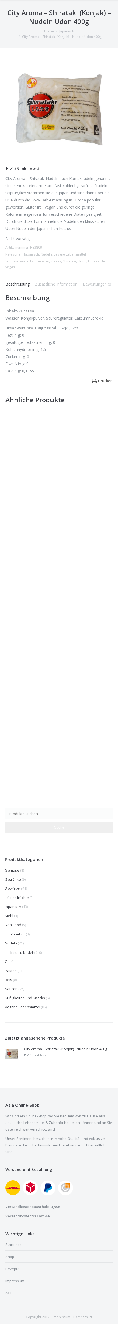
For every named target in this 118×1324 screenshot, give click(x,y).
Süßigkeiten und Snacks (25, 997)
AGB (9, 1292)
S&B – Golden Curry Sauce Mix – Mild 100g (46, 642)
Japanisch (66, 31)
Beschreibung (17, 284)
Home (49, 31)
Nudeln (46, 254)
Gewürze (12, 888)
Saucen (11, 988)
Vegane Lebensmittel (70, 254)
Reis (8, 979)
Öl (7, 961)
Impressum (14, 1280)
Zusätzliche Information (56, 284)
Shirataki (69, 261)
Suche (59, 827)
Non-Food (13, 924)
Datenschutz (82, 1317)
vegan (10, 266)
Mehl (9, 915)
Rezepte (12, 1268)
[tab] (17, 284)
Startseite (13, 1244)
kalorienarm (39, 261)
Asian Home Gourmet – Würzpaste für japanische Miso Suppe (55, 776)
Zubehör (17, 934)
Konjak (56, 261)
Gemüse (12, 870)
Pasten (11, 970)
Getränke (13, 879)
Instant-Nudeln (22, 952)
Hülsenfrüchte (17, 897)
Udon (82, 261)
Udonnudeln (98, 261)
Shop (9, 1256)
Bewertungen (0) (98, 284)
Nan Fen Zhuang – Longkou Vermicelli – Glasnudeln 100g (56, 532)
